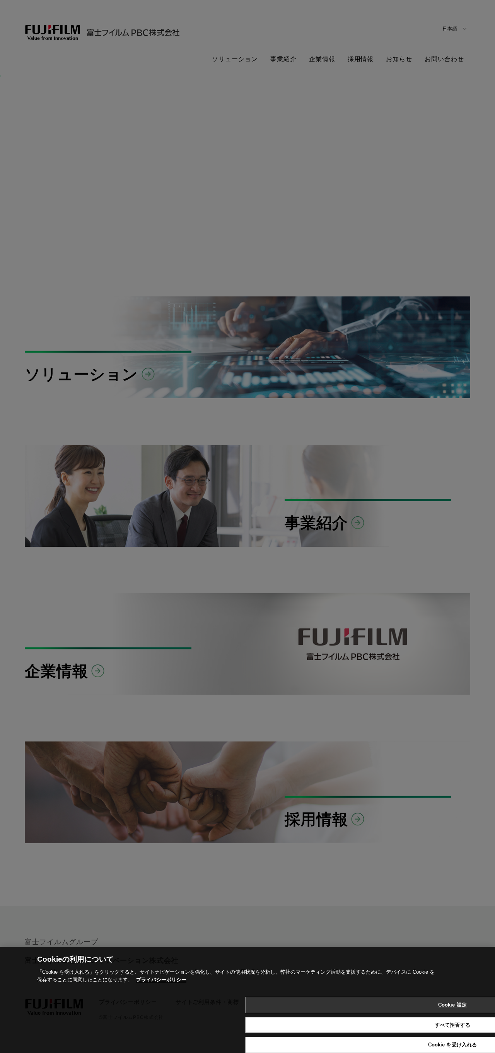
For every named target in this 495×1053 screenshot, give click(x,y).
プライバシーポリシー (161, 972)
